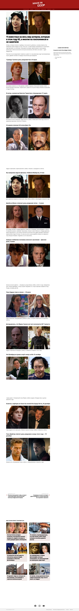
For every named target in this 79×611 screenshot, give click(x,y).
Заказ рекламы (49, 609)
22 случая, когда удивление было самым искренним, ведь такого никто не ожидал (39, 577)
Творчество (37, 9)
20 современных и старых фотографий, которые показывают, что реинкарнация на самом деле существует (39, 558)
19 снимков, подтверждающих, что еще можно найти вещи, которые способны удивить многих (39, 537)
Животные (43, 9)
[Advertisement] (28, 159)
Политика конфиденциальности (59, 609)
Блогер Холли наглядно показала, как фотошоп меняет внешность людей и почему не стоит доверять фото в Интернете (16, 537)
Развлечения (26, 9)
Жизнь (31, 9)
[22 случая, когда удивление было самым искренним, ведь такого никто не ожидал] (39, 569)
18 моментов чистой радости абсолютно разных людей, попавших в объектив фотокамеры (15, 558)
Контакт (71, 609)
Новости (49, 9)
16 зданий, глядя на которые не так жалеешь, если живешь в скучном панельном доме (16, 577)
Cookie (67, 609)
